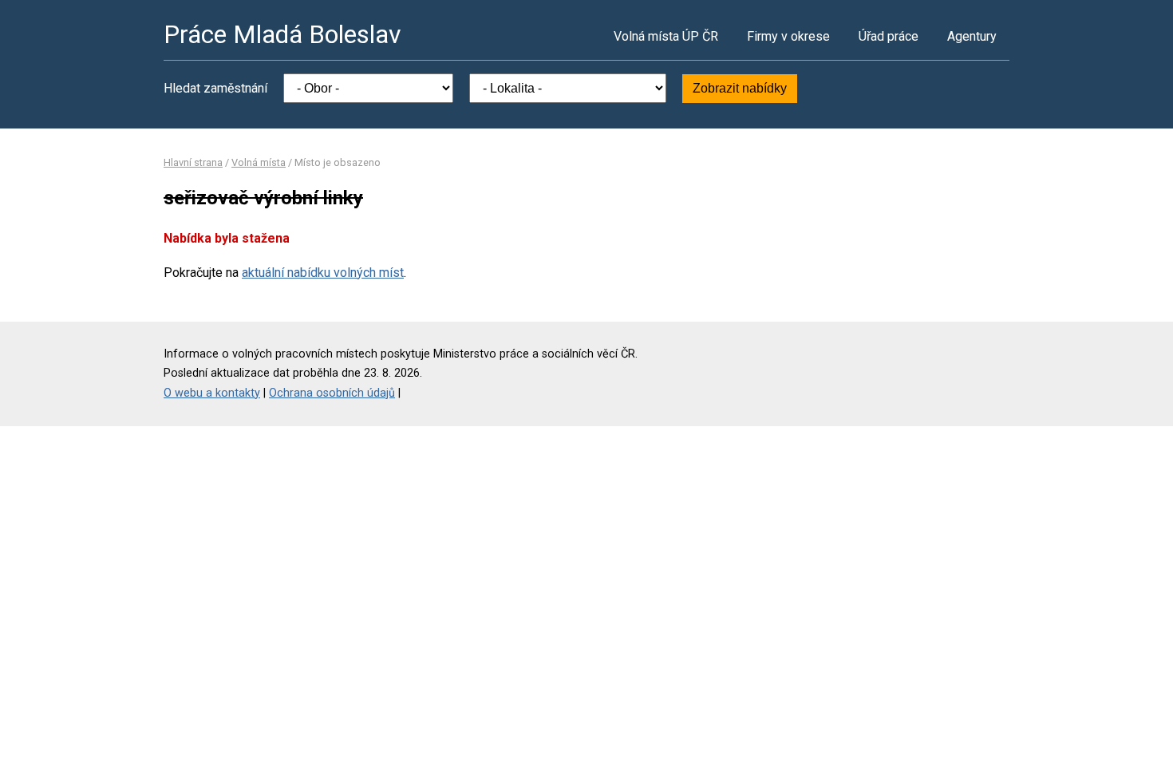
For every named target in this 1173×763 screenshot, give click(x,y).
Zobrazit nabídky (740, 88)
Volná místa (258, 162)
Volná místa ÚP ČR (666, 36)
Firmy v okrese (788, 36)
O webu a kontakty (212, 393)
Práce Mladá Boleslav (282, 34)
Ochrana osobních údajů (332, 393)
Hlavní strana (193, 162)
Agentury (972, 36)
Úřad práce (888, 36)
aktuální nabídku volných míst (323, 272)
